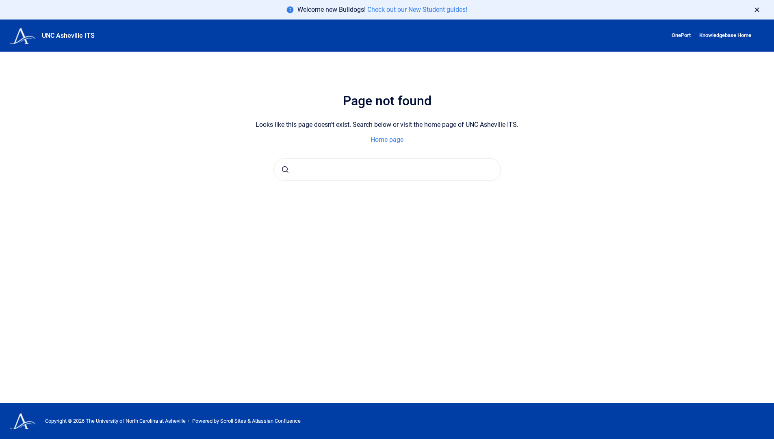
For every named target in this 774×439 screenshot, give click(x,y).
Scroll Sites (233, 421)
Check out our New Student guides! (417, 9)
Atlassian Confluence (276, 421)
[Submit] (285, 169)
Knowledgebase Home (725, 35)
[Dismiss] (757, 10)
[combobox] (387, 169)
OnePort (681, 35)
